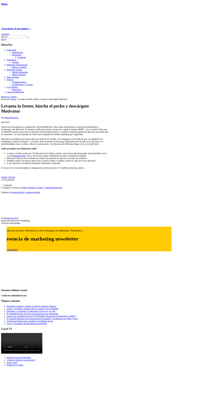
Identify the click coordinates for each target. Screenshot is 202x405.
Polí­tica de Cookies (15, 365)
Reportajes (16, 55)
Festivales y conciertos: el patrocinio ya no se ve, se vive (31, 311)
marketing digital (33, 192)
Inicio (13, 99)
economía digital (17, 192)
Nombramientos (19, 82)
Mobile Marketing (20, 72)
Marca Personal (19, 75)
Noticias (10, 79)
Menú (4, 4)
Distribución (17, 52)
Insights (15, 62)
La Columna (12, 87)
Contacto (5, 34)
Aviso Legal (12, 362)
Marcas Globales (19, 67)
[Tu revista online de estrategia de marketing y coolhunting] (18, 23)
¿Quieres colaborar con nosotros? (21, 360)
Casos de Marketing (15, 92)
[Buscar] (28, 37)
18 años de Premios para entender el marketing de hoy (30, 321)
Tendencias (11, 60)
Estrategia (22, 57)
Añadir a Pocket (8, 177)
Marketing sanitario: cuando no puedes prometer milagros (31, 306)
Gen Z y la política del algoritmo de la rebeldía (27, 323)
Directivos (16, 89)
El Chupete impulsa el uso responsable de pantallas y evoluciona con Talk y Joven (42, 318)
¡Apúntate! (12, 249)
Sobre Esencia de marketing (19, 357)
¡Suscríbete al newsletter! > (16, 28)
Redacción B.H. (12, 118)
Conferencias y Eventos (22, 84)
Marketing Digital (14, 70)
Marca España (13, 77)
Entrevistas (11, 50)
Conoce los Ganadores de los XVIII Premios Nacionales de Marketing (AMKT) (41, 316)
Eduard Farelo (19, 156)
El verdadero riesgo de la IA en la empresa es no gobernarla (32, 314)
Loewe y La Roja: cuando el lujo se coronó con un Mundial (32, 309)
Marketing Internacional (17, 65)
